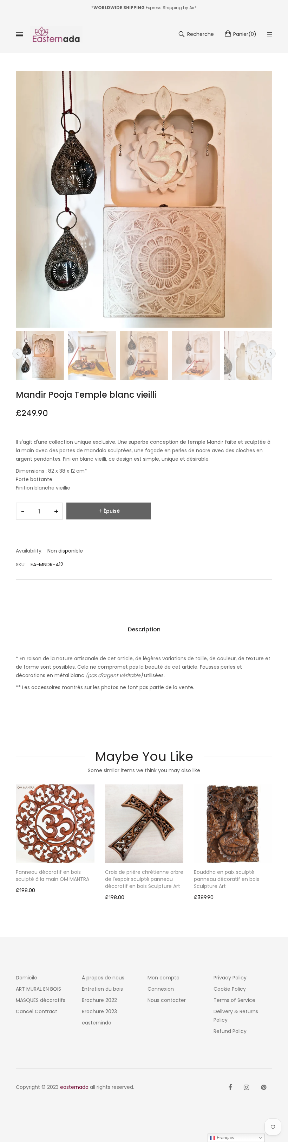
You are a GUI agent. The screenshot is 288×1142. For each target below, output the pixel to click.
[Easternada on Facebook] (230, 1087)
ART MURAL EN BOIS (38, 988)
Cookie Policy (230, 988)
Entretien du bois (102, 988)
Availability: (29, 550)
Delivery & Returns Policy (236, 1015)
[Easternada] (56, 34)
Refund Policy (230, 1031)
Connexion (161, 988)
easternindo (96, 1022)
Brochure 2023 (99, 1011)
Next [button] (270, 353)
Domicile (26, 977)
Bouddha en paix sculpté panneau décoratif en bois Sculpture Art (137, 879)
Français (224, 1137)
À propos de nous (103, 977)
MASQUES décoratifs (40, 1000)
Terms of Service (234, 1000)
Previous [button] (17, 353)
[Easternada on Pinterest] (263, 1087)
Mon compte (163, 977)
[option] (40, 355)
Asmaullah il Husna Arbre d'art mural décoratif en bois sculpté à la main (232, 879)
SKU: (21, 564)
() (244, 34)
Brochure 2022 (99, 1000)
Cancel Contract (36, 1011)
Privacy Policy (230, 977)
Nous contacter (167, 1000)
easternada (74, 1087)
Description (144, 629)
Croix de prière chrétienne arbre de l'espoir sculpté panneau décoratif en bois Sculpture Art (55, 879)
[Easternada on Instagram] (246, 1087)
